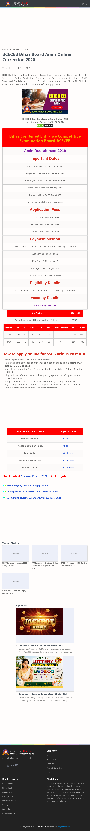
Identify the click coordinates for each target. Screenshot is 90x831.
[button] (82, 3)
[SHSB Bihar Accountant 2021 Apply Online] (15, 553)
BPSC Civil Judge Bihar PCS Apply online (27, 485)
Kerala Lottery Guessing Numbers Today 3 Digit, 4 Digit (43, 694)
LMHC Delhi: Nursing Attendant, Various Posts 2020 (33, 497)
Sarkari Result (40, 826)
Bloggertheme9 (63, 826)
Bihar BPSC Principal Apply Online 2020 (14, 591)
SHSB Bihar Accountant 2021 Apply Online (14, 564)
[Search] (86, 3)
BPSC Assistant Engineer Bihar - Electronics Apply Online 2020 (45, 565)
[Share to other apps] (36, 68)
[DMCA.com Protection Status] (45, 126)
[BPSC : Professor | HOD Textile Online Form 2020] (74, 553)
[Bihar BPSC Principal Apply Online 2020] (15, 581)
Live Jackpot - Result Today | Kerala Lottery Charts (41, 645)
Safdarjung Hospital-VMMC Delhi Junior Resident (32, 491)
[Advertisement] (45, 27)
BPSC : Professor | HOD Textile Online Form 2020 (74, 564)
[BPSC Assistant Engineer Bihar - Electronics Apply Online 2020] (45, 553)
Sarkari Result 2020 (34, 476)
